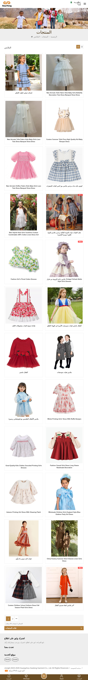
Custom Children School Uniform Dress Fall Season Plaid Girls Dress (23, 606)
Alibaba (7, 659)
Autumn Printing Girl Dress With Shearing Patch (23, 512)
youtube (15, 659)
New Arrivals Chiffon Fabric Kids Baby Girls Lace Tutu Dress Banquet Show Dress (23, 187)
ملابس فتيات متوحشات (64, 372)
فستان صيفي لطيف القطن (23, 93)
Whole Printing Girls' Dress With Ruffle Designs (64, 419)
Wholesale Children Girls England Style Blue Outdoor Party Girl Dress (64, 513)
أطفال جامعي (23, 372)
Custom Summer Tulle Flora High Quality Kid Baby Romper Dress (64, 140)
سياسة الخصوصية (76, 668)
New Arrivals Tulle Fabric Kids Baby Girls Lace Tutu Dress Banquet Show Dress (23, 140)
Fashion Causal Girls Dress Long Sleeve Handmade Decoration (64, 466)
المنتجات (45, 37)
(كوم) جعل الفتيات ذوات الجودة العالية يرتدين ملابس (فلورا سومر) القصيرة (64, 234)
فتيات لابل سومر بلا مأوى (24, 559)
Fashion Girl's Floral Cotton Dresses (24, 279)
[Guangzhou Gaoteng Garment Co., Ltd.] (6, 4)
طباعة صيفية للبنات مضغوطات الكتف (23, 326)
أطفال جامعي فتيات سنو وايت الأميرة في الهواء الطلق (64, 326)
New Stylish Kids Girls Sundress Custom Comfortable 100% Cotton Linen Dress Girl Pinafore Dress (24, 234)
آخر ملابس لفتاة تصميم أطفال (64, 605)
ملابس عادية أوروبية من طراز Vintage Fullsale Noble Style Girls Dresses (64, 280)
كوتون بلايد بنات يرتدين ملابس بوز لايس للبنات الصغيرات (64, 186)
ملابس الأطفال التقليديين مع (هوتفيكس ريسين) (23, 419)
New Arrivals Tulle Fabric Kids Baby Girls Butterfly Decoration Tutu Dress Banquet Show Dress (64, 94)
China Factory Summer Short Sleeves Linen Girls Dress (64, 560)
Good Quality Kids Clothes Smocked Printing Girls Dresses (24, 467)
